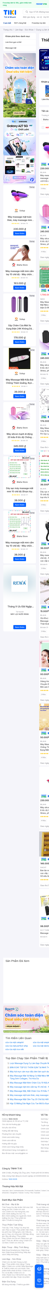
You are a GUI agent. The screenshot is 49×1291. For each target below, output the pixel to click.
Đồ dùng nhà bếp (9, 1284)
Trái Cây (5, 1228)
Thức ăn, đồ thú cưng (14, 1241)
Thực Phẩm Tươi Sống (12, 1225)
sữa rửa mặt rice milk (14, 1049)
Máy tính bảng (12, 1254)
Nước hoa (11, 1275)
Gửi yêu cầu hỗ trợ (9, 1128)
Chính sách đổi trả (9, 1140)
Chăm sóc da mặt (9, 1262)
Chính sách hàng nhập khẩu (13, 1147)
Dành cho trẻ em (13, 1238)
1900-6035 (13, 1119)
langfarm (13, 1193)
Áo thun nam (41, 1223)
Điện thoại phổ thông (14, 1252)
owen (44, 1191)
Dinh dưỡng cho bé (14, 1214)
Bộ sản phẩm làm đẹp (16, 1276)
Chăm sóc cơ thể (13, 1266)
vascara (5, 1191)
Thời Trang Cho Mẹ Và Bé (12, 1207)
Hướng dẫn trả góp (9, 1144)
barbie (37, 1191)
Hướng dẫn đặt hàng (10, 1131)
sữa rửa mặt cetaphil (14, 1042)
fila (31, 1193)
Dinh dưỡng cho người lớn (16, 1216)
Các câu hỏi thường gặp (11, 1124)
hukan (21, 1193)
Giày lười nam (41, 1258)
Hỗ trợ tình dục (21, 1275)
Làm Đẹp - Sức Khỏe (11, 1259)
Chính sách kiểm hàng (10, 1137)
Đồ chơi (26, 1207)
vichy (27, 1193)
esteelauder (19, 1191)
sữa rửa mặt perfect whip (16, 1046)
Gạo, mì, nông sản (15, 1234)
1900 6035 (13, 1179)
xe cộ (39, 17)
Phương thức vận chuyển (11, 1134)
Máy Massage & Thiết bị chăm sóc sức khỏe (17, 1267)
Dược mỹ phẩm (24, 1277)
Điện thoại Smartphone (11, 1250)
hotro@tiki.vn (22, 1150)
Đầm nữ (45, 1207)
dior (11, 1191)
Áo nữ (38, 1207)
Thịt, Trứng (14, 1228)
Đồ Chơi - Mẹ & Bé (10, 1204)
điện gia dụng (29, 17)
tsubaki (37, 1193)
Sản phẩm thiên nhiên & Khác (16, 1269)
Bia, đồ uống (11, 1236)
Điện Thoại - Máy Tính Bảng (15, 1247)
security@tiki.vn (21, 1153)
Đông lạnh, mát (18, 1232)
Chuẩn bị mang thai (14, 1220)
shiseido (5, 1193)
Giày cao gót (41, 1244)
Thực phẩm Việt (22, 1230)
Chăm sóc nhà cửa (17, 1243)
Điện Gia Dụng (9, 1281)
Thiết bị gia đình (23, 1284)
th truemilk (29, 1191)
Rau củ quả (10, 1230)
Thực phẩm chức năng (15, 1264)
